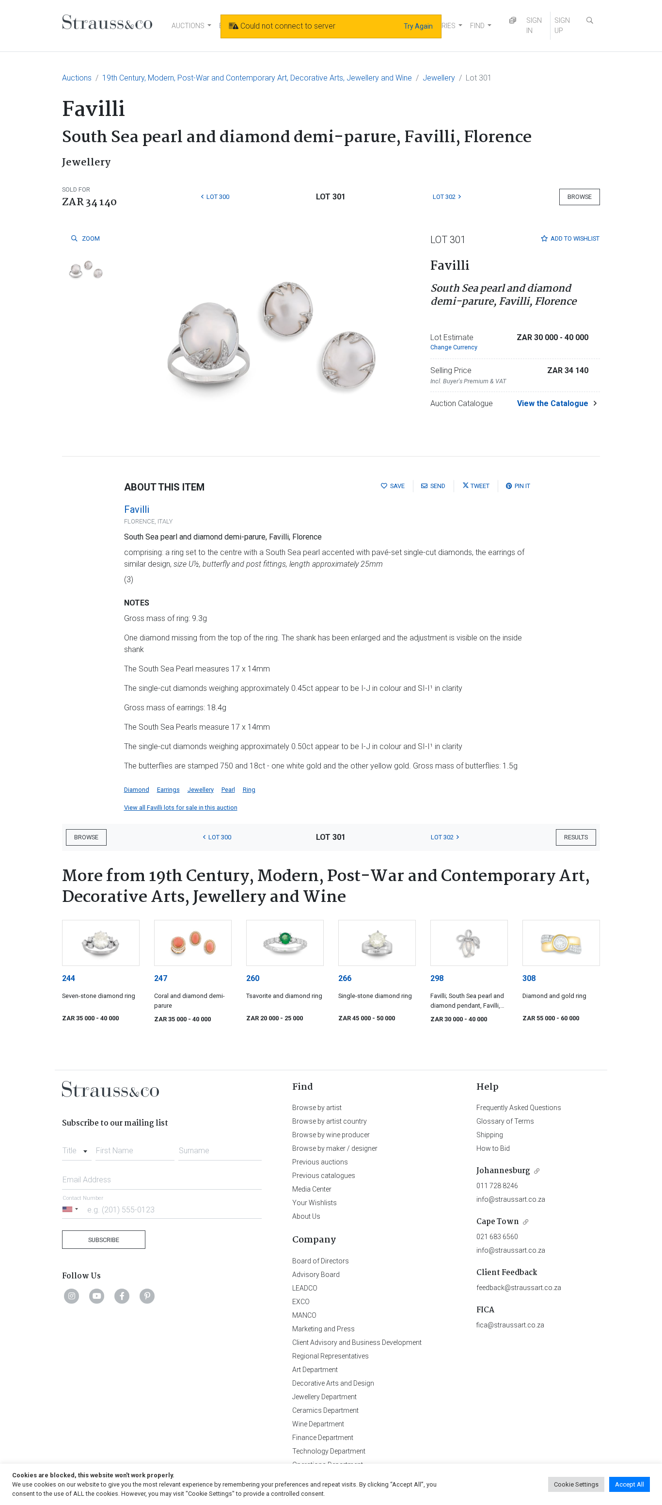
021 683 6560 (497, 1237)
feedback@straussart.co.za (518, 1288)
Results (576, 837)
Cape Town (497, 1222)
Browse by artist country (329, 1121)
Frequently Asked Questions (518, 1108)
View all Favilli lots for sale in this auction (180, 807)
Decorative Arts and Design (333, 1383)
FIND (477, 26)
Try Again (418, 26)
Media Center (311, 1189)
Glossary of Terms (505, 1121)
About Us (306, 1216)
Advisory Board (316, 1274)
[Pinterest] (147, 1296)
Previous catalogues (323, 1175)
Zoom (90, 238)
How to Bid (493, 1148)
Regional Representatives (330, 1356)
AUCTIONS (188, 26)
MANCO (304, 1315)
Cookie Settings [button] (576, 1484)
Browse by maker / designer (335, 1148)
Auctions (77, 77)
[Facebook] (122, 1296)
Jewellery (439, 77)
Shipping (489, 1135)
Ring (249, 789)
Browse (579, 196)
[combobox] (77, 1148)
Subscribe (103, 1239)
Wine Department (318, 1424)
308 (529, 978)
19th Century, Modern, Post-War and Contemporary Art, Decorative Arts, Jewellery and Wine (257, 77)
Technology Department (328, 1451)
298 (436, 978)
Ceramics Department (325, 1410)
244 (68, 978)
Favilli (136, 509)
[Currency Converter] (512, 21)
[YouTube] (97, 1296)
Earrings (168, 789)
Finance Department (322, 1437)
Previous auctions (320, 1162)
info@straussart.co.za (510, 1199)
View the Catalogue (552, 403)
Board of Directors (320, 1261)
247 (160, 978)
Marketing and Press (323, 1329)
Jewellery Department (324, 1397)
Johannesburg (503, 1171)
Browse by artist (317, 1108)
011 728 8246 (497, 1186)
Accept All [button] (629, 1484)
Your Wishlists (314, 1203)
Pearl (228, 789)
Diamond (136, 789)
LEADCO (304, 1288)
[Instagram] (71, 1296)
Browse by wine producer (331, 1135)
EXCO (301, 1302)
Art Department (315, 1370)
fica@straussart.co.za (510, 1325)
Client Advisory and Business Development (357, 1342)
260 (252, 978)
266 (344, 978)
